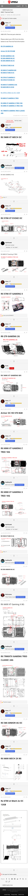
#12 (26, 533)
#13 (26, 566)
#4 (26, 214)
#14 (26, 600)
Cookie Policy (7, 894)
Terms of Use (21, 894)
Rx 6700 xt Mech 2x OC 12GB (10, 93)
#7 (26, 332)
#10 (26, 444)
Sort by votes (18, 120)
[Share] (25, 31)
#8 (26, 371)
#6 (26, 290)
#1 (26, 31)
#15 (26, 652)
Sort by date (10, 120)
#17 (26, 754)
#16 (26, 719)
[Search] (26, 6)
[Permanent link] (20, 93)
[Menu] (2, 6)
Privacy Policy (14, 894)
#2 (26, 133)
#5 (26, 251)
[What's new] (22, 6)
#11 (26, 488)
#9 (26, 409)
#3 (26, 171)
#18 (26, 797)
